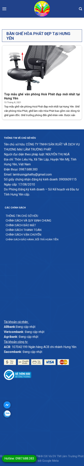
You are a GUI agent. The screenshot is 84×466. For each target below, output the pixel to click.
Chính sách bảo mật (21, 225)
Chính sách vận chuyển (23, 234)
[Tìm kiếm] (80, 9)
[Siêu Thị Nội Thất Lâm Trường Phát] (42, 9)
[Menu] (4, 9)
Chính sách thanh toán (23, 230)
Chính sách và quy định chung (28, 220)
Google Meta (50, 460)
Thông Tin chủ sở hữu (22, 216)
